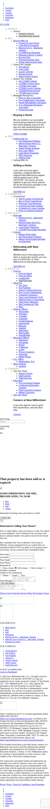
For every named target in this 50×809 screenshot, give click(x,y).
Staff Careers (10, 663)
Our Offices (10, 653)
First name (4, 554)
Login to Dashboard (8, 672)
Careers (17, 414)
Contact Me (5, 518)
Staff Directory (11, 665)
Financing (9, 635)
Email (14, 575)
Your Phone (5, 563)
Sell (7, 632)
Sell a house (22, 568)
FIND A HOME (20, 134)
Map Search (10, 627)
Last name (4, 557)
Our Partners (10, 655)
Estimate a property (8, 570)
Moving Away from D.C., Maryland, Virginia (24, 639)
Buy (7, 630)
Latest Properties (37, 784)
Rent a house (36, 568)
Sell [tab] (7, 506)
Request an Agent (12, 642)
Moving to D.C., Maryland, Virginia (20, 637)
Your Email (5, 560)
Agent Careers (11, 660)
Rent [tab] (7, 504)
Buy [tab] (7, 501)
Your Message (6, 581)
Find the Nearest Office (22, 593)
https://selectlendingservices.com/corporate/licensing (22, 740)
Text (23, 575)
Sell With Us (19, 192)
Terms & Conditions (21, 784)
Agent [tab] (8, 509)
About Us (9, 658)
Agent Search (11, 651)
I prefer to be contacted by (11, 573)
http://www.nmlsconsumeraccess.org (16, 718)
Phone (6, 575)
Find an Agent (6, 593)
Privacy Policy (6, 784)
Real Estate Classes (41, 593)
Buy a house (8, 568)
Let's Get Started (7, 583)
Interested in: (5, 565)
